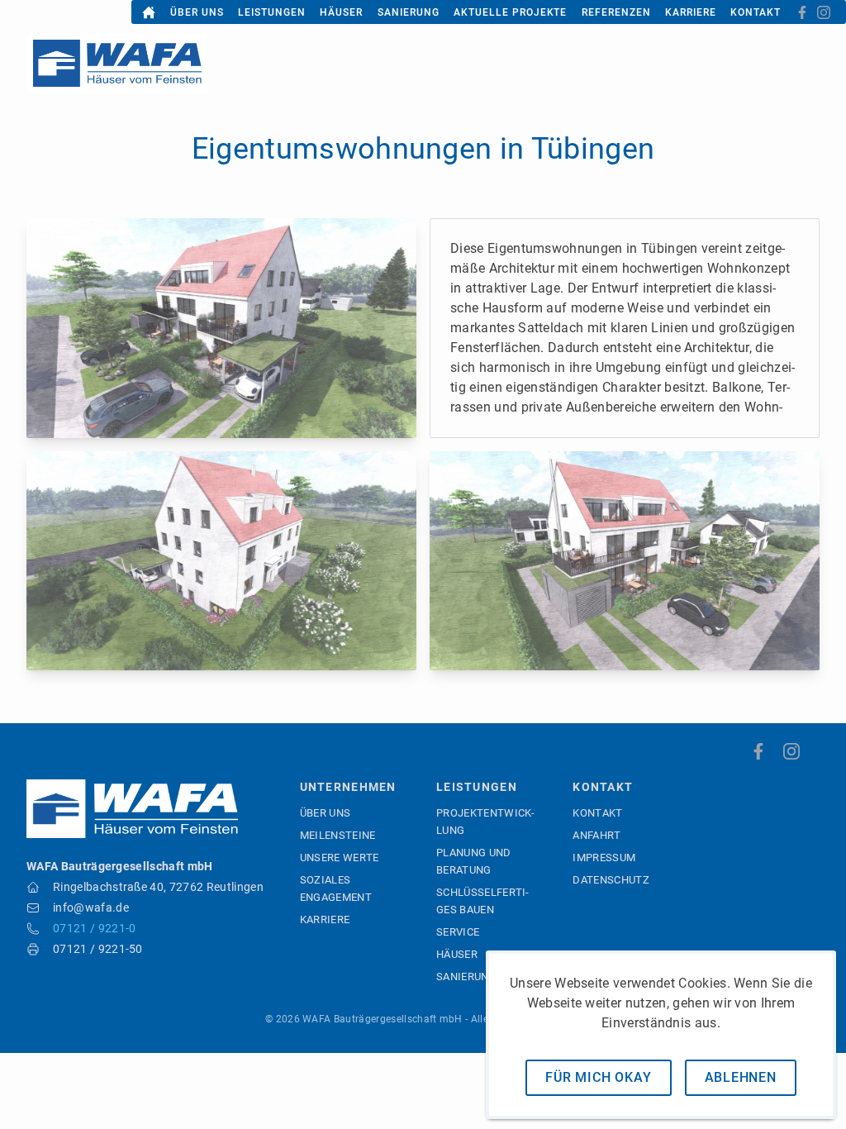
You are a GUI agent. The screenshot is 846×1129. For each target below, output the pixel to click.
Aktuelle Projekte (510, 12)
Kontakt (755, 12)
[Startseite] (148, 12)
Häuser (341, 12)
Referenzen (616, 12)
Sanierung (409, 12)
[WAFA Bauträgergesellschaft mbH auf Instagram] (823, 12)
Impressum (604, 857)
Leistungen (272, 12)
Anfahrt (596, 835)
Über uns (197, 12)
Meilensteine (338, 835)
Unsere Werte (339, 857)
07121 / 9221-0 (94, 928)
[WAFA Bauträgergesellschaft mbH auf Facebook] (802, 12)
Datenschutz (611, 880)
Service (457, 932)
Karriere (690, 12)
